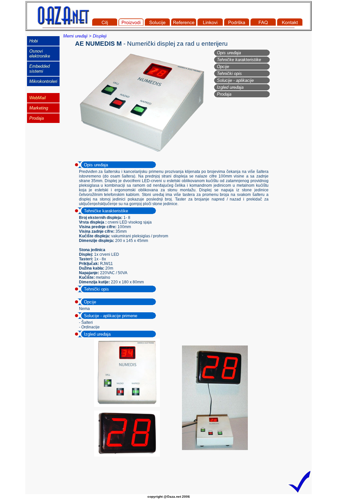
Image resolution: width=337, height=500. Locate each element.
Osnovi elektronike (39, 54)
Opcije (223, 66)
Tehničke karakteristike (239, 59)
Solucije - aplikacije (235, 80)
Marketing (38, 108)
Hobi (33, 40)
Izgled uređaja (230, 87)
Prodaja (224, 94)
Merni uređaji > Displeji (85, 36)
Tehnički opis (229, 73)
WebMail (37, 97)
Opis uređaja (229, 52)
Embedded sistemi (39, 69)
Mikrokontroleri (43, 81)
